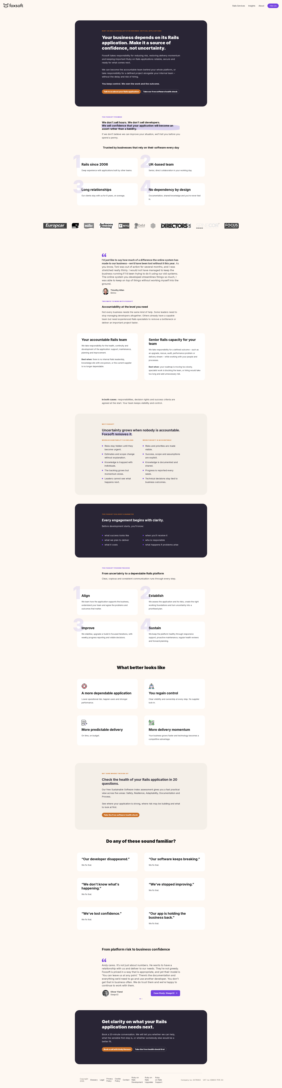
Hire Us (273, 6)
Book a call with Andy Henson (117, 1049)
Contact (126, 1080)
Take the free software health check (121, 815)
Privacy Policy (109, 1080)
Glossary (94, 1080)
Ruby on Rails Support (158, 1079)
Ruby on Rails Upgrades (149, 1079)
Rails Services (238, 6)
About (261, 6)
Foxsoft (13, 5)
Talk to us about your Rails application (121, 92)
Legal (102, 1080)
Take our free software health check (160, 92)
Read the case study (165, 982)
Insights (251, 6)
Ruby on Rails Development (137, 1079)
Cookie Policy (118, 1080)
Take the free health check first (150, 1049)
